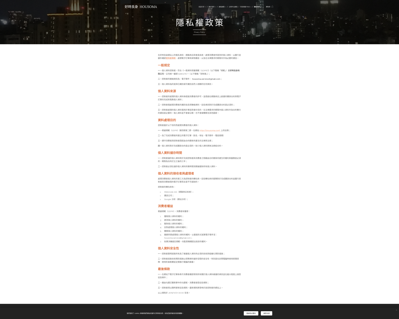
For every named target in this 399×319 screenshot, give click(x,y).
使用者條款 (171, 58)
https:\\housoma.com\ (210, 130)
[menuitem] (203, 6)
